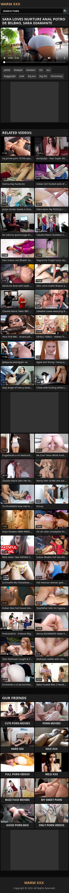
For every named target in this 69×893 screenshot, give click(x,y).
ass (48, 69)
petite (7, 69)
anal (21, 76)
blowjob (18, 69)
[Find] (65, 11)
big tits (43, 76)
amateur (30, 69)
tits (41, 69)
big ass (32, 76)
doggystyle (10, 76)
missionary (57, 76)
